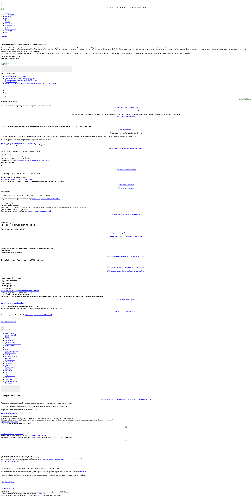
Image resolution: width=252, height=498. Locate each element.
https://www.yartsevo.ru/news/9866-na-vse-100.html (18, 143)
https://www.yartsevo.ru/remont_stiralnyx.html (126, 236)
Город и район (9, 340)
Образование (9, 361)
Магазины (8, 23)
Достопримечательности (13, 344)
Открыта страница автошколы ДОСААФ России (21, 80)
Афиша (7, 13)
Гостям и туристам (11, 342)
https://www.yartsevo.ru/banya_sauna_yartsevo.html (33, 160)
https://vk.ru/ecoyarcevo (9, 413)
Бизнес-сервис (9, 14)
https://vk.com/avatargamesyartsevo (12, 434)
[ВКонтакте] (4, 64)
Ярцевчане (8, 383)
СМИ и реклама (10, 376)
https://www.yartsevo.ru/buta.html (39, 211)
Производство (9, 370)
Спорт (7, 377)
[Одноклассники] (8, 64)
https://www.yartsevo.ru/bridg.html (12, 303)
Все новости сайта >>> (8, 322)
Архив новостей (10, 335)
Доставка (8, 16)
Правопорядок (9, 367)
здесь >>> (42, 494)
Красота (7, 22)
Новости (4, 36)
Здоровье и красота (11, 351)
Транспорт (8, 30)
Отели (7, 27)
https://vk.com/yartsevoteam (9, 422)
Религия (7, 374)
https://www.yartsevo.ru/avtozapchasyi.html (16, 179)
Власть (7, 337)
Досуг (7, 18)
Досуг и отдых (10, 345)
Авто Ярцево (9, 333)
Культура (8, 358)
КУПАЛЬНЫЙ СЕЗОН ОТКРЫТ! (16, 76)
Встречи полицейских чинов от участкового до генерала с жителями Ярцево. (31, 83)
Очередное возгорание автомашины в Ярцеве (20, 78)
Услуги (7, 32)
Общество (8, 363)
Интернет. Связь (10, 353)
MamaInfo (82, 472)
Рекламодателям (10, 29)
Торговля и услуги (11, 381)
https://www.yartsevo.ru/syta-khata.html (38, 315)
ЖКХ (6, 349)
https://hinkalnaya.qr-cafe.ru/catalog (54, 459)
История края (9, 354)
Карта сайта (11, 488)
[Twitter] (6, 64)
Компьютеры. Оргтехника (13, 356)
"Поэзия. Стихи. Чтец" (38, 435)
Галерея (7, 338)
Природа (8, 369)
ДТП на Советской (11, 82)
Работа (7, 372)
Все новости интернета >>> (10, 461)
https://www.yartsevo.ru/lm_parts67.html (46, 199)
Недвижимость (10, 25)
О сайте (7, 365)
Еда (6, 20)
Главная (3, 488)
